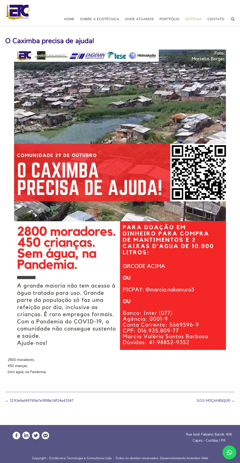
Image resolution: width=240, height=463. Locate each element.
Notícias (193, 19)
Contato (216, 19)
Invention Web (197, 458)
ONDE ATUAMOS (139, 19)
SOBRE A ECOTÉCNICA (99, 19)
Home (69, 19)
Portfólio (170, 19)
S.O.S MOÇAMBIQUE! (216, 400)
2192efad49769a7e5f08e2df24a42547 (39, 400)
